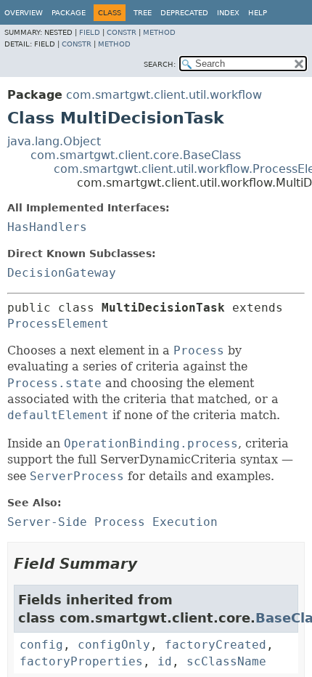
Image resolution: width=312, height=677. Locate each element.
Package (69, 13)
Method (159, 32)
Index (228, 13)
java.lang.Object (54, 141)
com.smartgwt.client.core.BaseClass (135, 155)
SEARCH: (160, 64)
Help (257, 13)
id (164, 661)
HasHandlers (47, 227)
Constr (121, 32)
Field (89, 32)
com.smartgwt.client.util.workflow (164, 95)
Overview (23, 13)
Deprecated (184, 13)
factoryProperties (81, 661)
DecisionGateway (61, 273)
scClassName (226, 661)
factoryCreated (215, 645)
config (41, 645)
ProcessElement (58, 324)
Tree (143, 13)
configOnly (114, 645)
